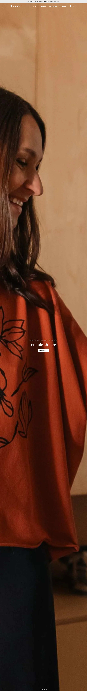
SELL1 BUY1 (44, 6)
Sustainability (54, 6)
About (64, 6)
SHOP (35, 6)
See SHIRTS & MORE (43, 350)
